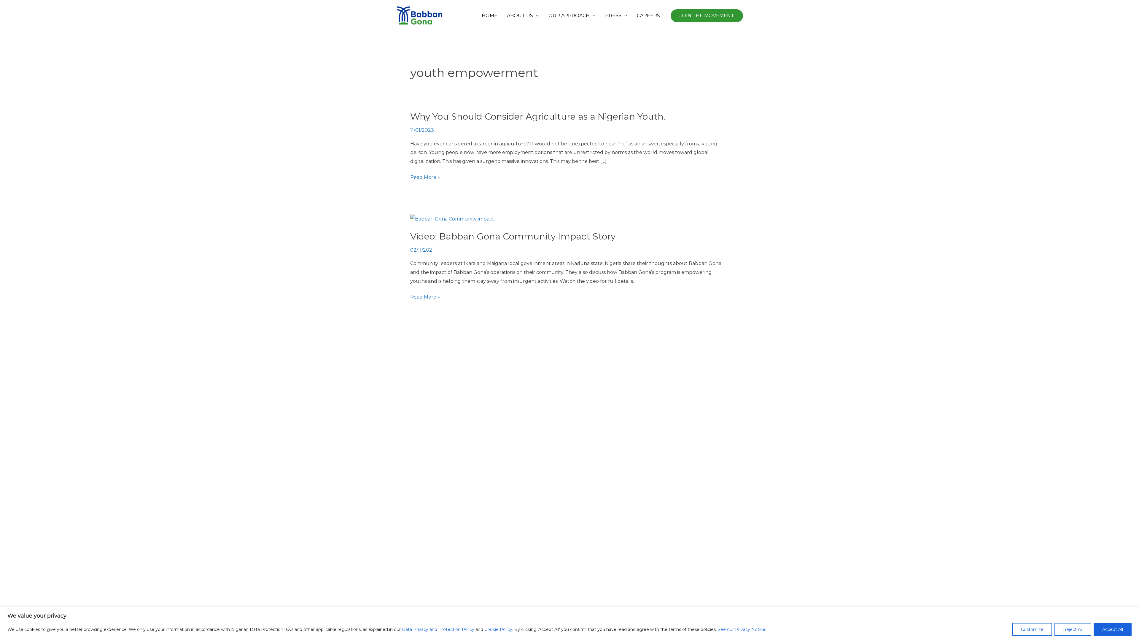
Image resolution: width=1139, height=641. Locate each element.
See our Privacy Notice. (742, 629)
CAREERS (648, 15)
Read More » (425, 177)
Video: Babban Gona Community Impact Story (512, 236)
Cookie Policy (498, 629)
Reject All (1073, 629)
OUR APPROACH (569, 15)
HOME (489, 15)
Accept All (1112, 629)
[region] (569, 624)
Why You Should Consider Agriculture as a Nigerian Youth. (538, 116)
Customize (1032, 629)
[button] (707, 15)
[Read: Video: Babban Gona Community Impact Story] (452, 218)
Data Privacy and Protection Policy (438, 629)
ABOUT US (520, 15)
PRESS (613, 15)
